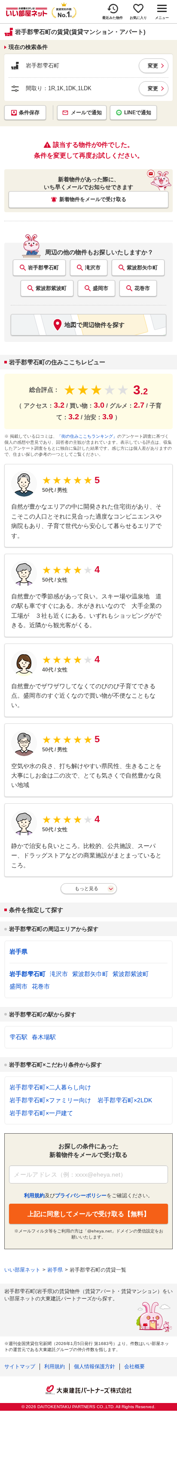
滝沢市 (93, 268)
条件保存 (29, 113)
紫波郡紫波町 (51, 288)
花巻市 (142, 288)
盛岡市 (100, 288)
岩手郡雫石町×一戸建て (41, 1113)
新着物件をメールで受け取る (92, 199)
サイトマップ (19, 1366)
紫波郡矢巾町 (142, 268)
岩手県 (18, 951)
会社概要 (134, 1366)
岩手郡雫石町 (43, 268)
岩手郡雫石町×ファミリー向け (50, 1100)
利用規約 (54, 1366)
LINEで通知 (137, 113)
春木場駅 (44, 1037)
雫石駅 (18, 1037)
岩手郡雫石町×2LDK (125, 1100)
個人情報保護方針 (94, 1366)
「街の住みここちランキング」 (87, 436)
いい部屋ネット (22, 1270)
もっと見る (86, 888)
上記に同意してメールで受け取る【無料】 (88, 1213)
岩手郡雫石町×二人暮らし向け (50, 1087)
